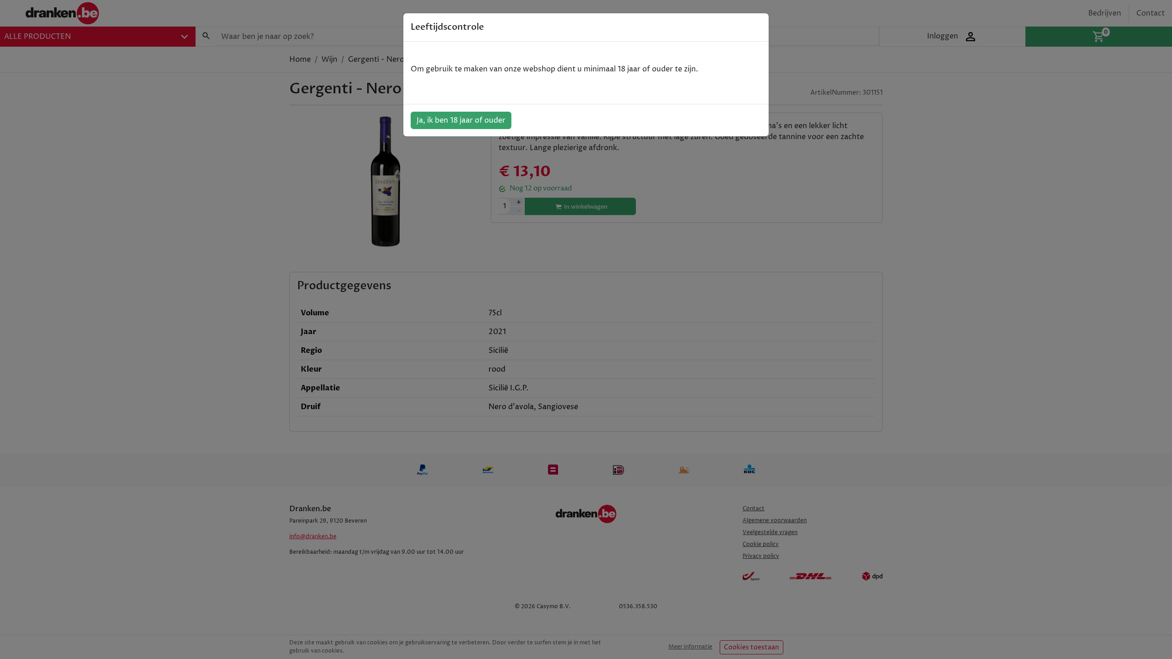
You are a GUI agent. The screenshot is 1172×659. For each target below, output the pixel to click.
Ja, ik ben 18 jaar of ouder (461, 120)
